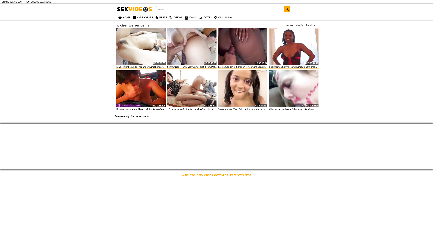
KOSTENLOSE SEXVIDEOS (38, 1)
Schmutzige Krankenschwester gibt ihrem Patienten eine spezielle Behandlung (208, 66)
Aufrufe (299, 24)
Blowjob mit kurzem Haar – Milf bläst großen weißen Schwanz (149, 109)
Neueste (289, 24)
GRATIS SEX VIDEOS (12, 1)
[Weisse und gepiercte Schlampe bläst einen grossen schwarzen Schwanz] (293, 88)
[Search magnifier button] (287, 9)
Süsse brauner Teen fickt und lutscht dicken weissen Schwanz (250, 109)
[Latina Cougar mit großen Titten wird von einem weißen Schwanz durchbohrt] (242, 46)
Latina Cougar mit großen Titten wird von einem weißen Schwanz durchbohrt (258, 66)
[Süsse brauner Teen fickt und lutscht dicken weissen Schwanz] (242, 88)
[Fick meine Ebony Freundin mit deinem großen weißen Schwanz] (293, 46)
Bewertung (310, 24)
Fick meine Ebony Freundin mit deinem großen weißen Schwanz (302, 66)
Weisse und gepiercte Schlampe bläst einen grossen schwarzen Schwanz (306, 109)
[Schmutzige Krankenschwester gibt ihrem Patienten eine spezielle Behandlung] (191, 46)
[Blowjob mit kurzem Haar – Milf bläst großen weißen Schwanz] (141, 88)
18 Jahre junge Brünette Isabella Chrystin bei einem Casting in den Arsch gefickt (209, 109)
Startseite (120, 116)
